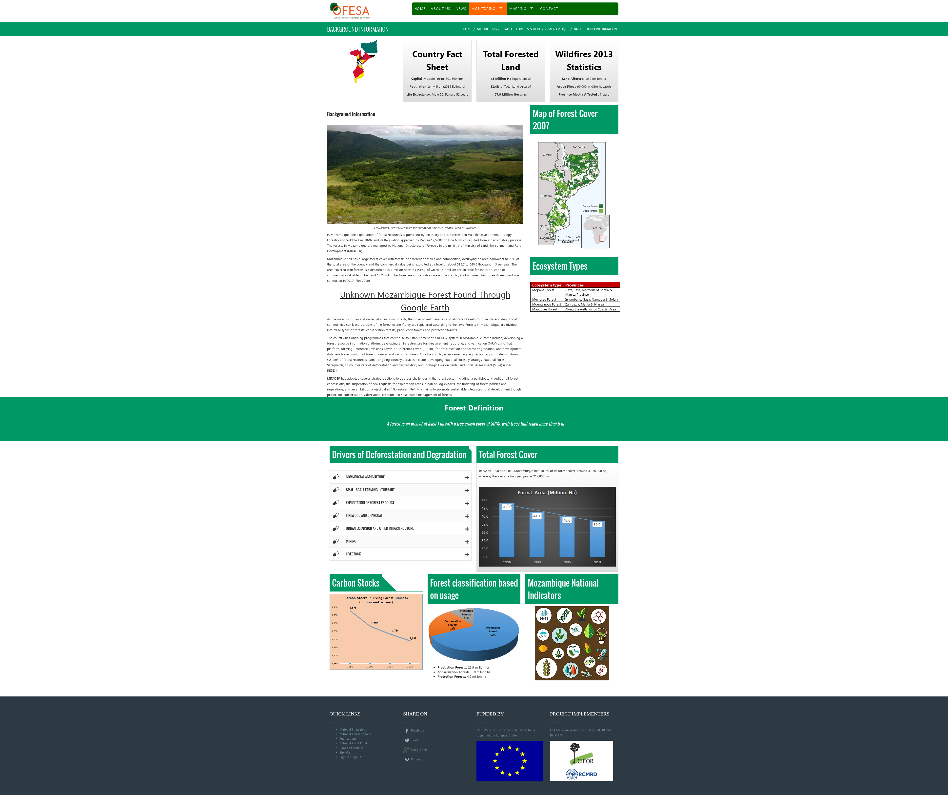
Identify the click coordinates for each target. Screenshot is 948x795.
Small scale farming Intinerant (370, 489)
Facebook (417, 730)
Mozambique (558, 29)
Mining (351, 541)
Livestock (353, 553)
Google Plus (419, 750)
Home (420, 8)
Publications (347, 738)
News (460, 8)
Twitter (415, 740)
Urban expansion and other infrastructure (380, 528)
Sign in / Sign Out (351, 757)
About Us (440, 8)
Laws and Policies (351, 748)
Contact (549, 8)
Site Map (345, 752)
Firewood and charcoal (364, 515)
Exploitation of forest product (370, 502)
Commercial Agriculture (365, 476)
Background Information (351, 114)
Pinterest (417, 759)
